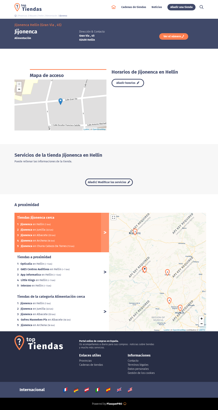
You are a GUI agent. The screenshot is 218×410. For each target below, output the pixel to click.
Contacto (133, 360)
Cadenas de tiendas (91, 364)
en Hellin (32, 224)
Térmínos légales (138, 364)
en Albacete (34, 235)
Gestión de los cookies (141, 373)
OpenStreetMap (99, 129)
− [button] (19, 89)
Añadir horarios (126, 82)
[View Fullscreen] (113, 217)
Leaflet (86, 129)
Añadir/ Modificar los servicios (107, 182)
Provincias (85, 360)
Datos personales (138, 368)
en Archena (34, 240)
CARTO (202, 329)
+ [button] (19, 84)
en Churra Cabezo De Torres (44, 246)
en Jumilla (33, 229)
